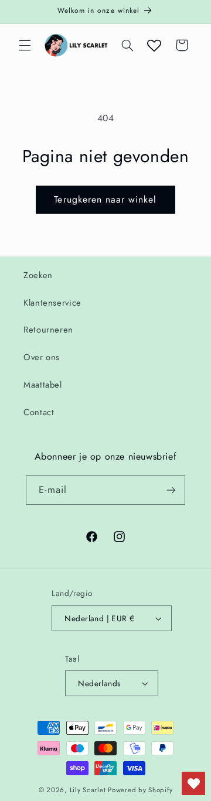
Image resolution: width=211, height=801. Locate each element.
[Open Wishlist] (154, 45)
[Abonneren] (171, 489)
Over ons (41, 357)
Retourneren (48, 329)
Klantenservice (52, 302)
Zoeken (38, 275)
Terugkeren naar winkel (105, 199)
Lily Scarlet (88, 790)
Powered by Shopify (140, 790)
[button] (24, 45)
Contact (38, 412)
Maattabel (42, 384)
